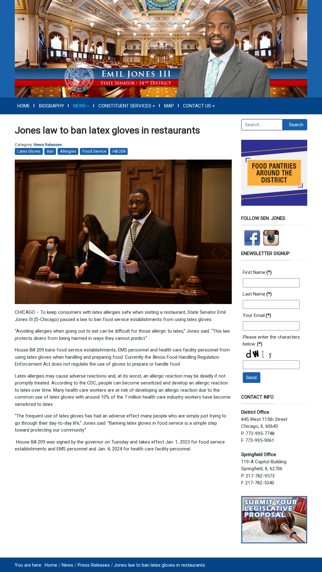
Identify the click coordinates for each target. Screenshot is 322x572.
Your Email (257, 315)
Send (251, 377)
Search (296, 125)
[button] (81, 106)
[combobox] (262, 124)
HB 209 (119, 151)
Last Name (257, 294)
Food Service (94, 151)
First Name (257, 272)
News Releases (48, 144)
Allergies (68, 151)
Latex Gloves (29, 151)
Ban (50, 151)
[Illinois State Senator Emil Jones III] (161, 48)
